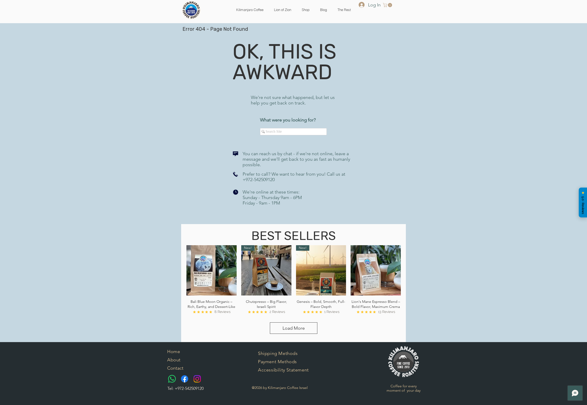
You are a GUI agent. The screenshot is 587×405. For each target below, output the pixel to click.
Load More (293, 328)
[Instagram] (197, 379)
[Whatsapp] (172, 379)
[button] (305, 9)
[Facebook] (184, 379)
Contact (175, 368)
